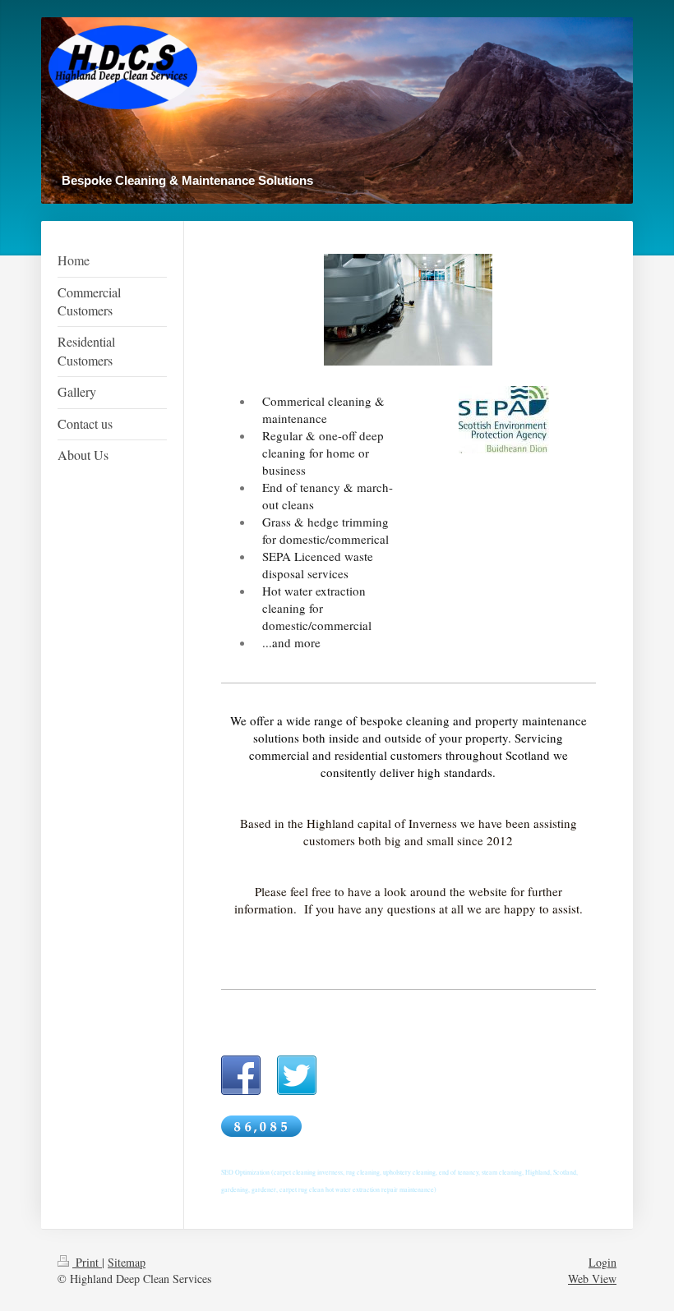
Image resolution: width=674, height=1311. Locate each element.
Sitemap (126, 1262)
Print (87, 1262)
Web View (592, 1278)
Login (602, 1262)
